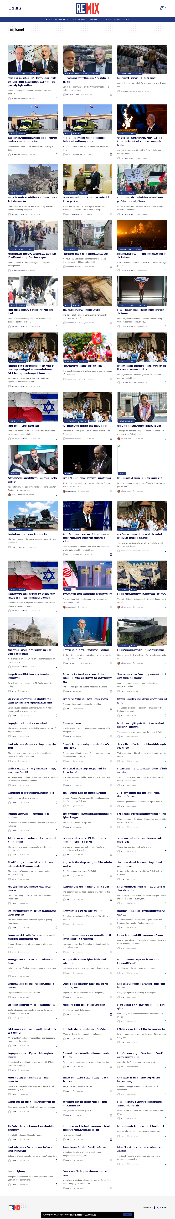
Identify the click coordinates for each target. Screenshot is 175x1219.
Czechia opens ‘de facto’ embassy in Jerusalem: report (31, 793)
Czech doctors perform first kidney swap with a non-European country (139, 1079)
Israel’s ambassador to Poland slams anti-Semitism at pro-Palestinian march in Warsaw (140, 199)
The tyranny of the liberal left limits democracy (82, 366)
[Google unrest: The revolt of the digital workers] (142, 59)
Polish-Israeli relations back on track (23, 426)
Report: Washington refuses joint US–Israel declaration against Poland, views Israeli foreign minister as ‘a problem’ (86, 538)
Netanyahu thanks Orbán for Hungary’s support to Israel (86, 887)
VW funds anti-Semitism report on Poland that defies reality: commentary (85, 1104)
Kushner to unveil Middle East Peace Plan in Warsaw (84, 1147)
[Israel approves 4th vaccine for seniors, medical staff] (142, 459)
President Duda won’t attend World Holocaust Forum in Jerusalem (86, 1055)
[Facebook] (10, 8)
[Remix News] (87, 8)
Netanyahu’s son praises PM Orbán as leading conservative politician (32, 480)
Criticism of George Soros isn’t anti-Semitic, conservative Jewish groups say (32, 913)
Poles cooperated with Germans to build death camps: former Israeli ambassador (139, 1104)
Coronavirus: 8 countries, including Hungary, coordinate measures (31, 986)
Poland (138, 73)
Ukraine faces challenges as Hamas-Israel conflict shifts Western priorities (87, 199)
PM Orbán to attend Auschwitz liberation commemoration (141, 1029)
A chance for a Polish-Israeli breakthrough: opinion (84, 1005)
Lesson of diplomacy (16, 1172)
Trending (34, 73)
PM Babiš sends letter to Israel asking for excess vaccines (141, 814)
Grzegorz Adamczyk (129, 91)
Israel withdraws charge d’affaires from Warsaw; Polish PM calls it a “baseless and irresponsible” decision (31, 596)
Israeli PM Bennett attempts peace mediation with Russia (87, 478)
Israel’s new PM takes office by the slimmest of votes (85, 699)
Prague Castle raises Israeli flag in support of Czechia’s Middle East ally (86, 746)
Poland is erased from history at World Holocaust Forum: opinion (140, 1007)
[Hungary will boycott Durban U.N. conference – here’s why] (142, 575)
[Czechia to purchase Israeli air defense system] (33, 516)
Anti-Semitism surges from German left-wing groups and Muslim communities (32, 840)
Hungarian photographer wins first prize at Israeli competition (28, 1079)
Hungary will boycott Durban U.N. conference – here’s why (141, 594)
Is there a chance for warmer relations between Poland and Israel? (142, 701)
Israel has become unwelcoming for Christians (82, 310)
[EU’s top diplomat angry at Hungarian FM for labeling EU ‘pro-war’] (87, 59)
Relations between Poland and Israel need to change (85, 426)
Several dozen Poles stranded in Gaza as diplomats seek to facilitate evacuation (32, 199)
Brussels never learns (72, 723)
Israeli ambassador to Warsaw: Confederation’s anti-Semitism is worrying (30, 1149)
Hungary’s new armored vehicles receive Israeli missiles (140, 650)
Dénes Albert (126, 439)
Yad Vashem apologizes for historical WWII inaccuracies (31, 1005)
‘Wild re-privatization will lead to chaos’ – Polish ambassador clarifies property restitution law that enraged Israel (87, 678)
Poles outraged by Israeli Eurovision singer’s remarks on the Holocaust (140, 312)
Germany (14, 73)
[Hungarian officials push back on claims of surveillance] (87, 631)
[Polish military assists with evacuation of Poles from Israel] (33, 291)
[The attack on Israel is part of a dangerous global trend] (87, 235)
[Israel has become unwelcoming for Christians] (87, 291)
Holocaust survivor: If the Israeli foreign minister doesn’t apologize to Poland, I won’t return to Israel (86, 1128)
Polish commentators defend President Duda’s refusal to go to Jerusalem (32, 1031)
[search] (165, 8)
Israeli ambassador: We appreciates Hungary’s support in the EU (32, 746)
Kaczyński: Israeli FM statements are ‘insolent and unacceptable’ (29, 676)
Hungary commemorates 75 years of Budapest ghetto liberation (30, 1055)
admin (14, 691)
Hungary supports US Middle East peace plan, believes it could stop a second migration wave (31, 937)
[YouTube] (17, 8)
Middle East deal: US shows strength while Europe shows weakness (141, 913)
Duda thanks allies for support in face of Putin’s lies (84, 1029)
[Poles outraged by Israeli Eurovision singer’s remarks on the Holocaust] (142, 291)
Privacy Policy (76, 1215)
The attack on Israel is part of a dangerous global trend (85, 254)
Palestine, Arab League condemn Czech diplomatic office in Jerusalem (142, 770)
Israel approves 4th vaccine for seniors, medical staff (139, 478)
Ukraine (68, 473)
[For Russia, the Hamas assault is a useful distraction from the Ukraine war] (142, 235)
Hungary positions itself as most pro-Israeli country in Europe (31, 961)
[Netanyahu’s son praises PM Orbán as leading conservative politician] (33, 459)
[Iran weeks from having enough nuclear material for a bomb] (87, 575)
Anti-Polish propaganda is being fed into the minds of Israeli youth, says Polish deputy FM (139, 536)
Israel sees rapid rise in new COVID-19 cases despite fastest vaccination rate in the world (84, 840)
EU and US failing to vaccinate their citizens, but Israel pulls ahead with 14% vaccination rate (30, 864)
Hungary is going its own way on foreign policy (82, 911)
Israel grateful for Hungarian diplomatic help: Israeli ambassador (84, 961)
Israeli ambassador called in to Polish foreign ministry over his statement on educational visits (141, 368)
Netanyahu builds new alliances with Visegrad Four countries (29, 889)
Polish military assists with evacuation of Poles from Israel (30, 312)
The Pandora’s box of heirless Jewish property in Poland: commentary (31, 1128)
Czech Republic (17, 530)
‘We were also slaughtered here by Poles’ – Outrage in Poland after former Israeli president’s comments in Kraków (139, 141)
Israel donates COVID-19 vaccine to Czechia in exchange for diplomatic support (87, 816)
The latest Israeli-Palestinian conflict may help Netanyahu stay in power (141, 746)
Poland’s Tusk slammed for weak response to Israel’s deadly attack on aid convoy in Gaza (85, 140)
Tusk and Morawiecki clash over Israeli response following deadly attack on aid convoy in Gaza (32, 140)
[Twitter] (13, 8)
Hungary (14, 473)
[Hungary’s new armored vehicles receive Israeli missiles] (142, 631)
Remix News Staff (18, 98)
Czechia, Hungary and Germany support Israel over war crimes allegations (85, 986)
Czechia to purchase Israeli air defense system (27, 534)
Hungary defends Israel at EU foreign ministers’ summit (140, 935)
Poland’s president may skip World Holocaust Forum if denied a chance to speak (140, 1055)
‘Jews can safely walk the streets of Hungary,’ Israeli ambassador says (139, 864)
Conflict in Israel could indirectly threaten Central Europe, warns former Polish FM (32, 770)
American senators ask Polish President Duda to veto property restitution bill (30, 652)
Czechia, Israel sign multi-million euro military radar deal (31, 1102)
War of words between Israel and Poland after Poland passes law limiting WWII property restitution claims (30, 701)
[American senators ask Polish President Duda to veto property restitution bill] (33, 631)
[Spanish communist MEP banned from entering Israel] (142, 407)
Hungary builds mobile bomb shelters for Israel (27, 723)
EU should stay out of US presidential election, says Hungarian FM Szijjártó (139, 961)
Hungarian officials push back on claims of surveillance (86, 650)
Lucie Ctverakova (18, 547)
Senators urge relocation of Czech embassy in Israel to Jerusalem (85, 1079)
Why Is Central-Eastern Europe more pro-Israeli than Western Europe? (84, 770)
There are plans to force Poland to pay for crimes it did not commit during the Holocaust (141, 676)
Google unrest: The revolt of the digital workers (137, 78)
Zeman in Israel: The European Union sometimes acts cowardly (85, 1173)
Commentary (125, 73)
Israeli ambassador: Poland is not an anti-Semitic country (141, 1126)
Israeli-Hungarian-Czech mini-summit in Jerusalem (84, 793)
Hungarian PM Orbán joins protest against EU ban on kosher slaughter (87, 864)
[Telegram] (20, 8)
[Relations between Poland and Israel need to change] (87, 407)
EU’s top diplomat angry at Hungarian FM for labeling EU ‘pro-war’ (86, 80)
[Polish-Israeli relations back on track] (33, 407)
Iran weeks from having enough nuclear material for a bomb (87, 594)
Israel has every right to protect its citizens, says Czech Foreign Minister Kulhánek (140, 725)
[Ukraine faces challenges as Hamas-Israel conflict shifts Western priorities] (87, 179)
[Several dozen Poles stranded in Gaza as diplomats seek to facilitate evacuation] (33, 179)
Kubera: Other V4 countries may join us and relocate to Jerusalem (139, 1149)
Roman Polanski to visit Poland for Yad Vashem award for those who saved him (141, 889)
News (24, 73)
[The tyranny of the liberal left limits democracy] (87, 347)
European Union (72, 73)
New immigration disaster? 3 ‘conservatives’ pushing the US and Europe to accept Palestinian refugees (32, 256)
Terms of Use (90, 1215)
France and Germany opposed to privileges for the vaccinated (28, 816)
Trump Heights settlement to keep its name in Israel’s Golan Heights (139, 840)
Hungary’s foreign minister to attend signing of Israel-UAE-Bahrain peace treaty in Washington (87, 937)
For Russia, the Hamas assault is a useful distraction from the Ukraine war (141, 256)
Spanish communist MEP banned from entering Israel (139, 426)
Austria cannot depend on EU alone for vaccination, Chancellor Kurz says (138, 795)
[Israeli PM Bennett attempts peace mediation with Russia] (87, 459)
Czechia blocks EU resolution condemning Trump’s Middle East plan (141, 986)
